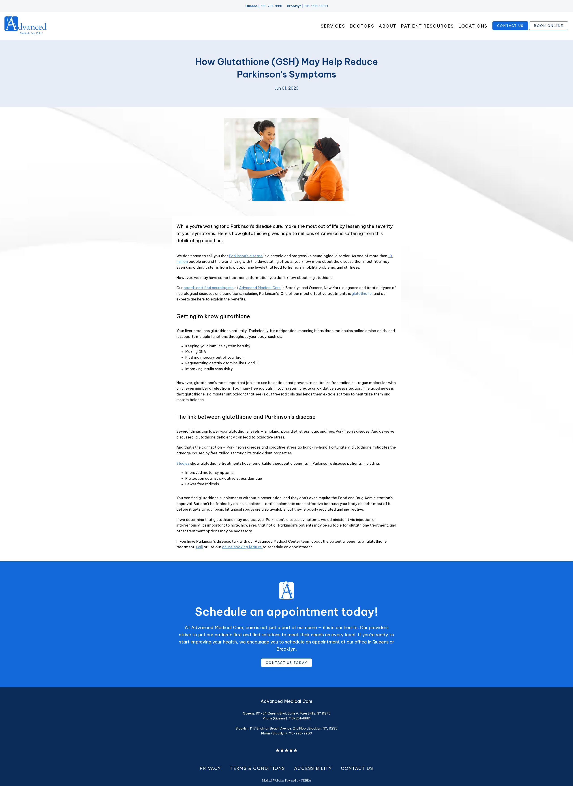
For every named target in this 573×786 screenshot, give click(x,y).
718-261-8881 (271, 6)
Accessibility (313, 768)
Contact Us (357, 768)
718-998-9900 (316, 6)
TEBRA (306, 780)
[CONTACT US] (510, 29)
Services (333, 26)
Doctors (362, 26)
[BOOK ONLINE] (549, 29)
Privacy (210, 768)
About (388, 26)
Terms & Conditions (257, 768)
